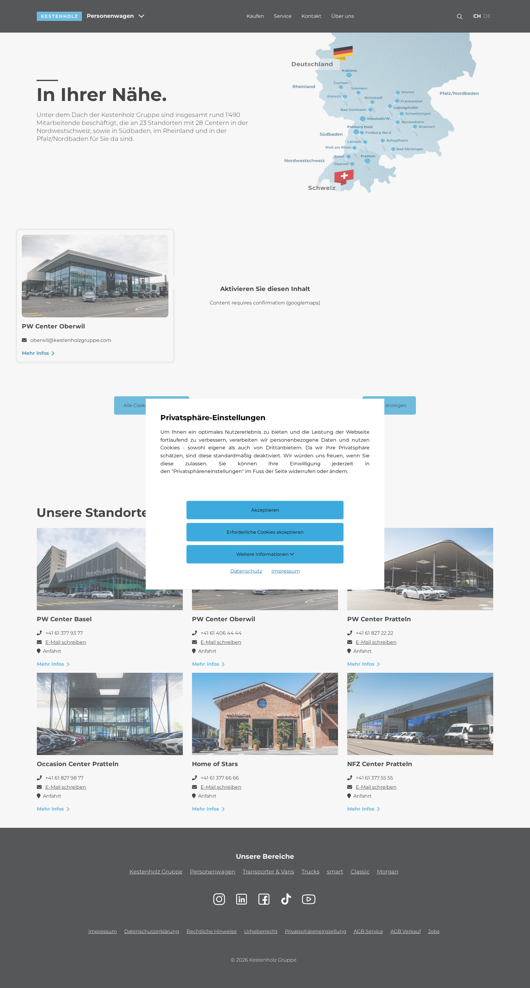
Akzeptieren (265, 510)
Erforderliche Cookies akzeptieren (265, 532)
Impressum (285, 571)
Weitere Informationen (263, 554)
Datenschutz (246, 571)
